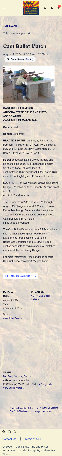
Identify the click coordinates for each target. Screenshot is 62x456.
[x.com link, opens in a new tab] (15, 431)
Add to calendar (21, 275)
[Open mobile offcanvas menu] (3, 8)
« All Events (10, 26)
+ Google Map (46, 384)
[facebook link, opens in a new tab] (3, 431)
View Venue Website (13, 387)
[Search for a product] (45, 8)
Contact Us (9, 438)
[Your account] (52, 8)
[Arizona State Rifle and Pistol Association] (31, 7)
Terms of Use (33, 438)
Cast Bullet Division (12, 318)
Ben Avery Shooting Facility (17, 376)
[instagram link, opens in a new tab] (9, 431)
